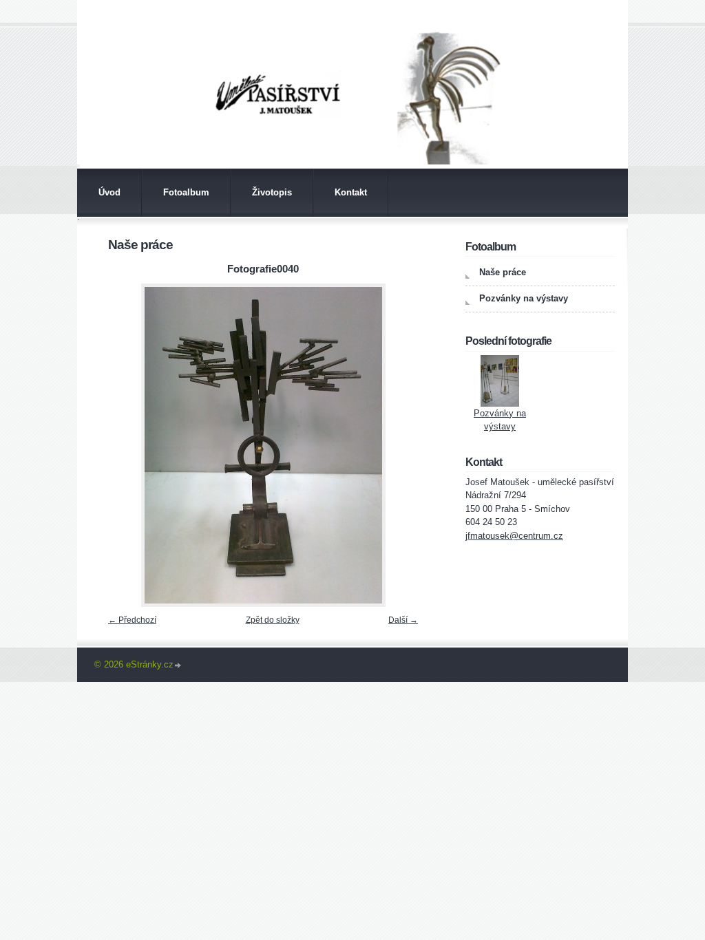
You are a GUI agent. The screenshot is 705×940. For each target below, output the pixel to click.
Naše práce (502, 272)
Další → (403, 620)
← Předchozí (132, 620)
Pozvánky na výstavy (523, 298)
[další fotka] (402, 445)
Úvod (109, 192)
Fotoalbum (186, 192)
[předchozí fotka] (123, 445)
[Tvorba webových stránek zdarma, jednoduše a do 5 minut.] (178, 666)
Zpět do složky (272, 620)
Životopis (272, 192)
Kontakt (351, 192)
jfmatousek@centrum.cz (514, 536)
